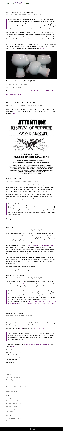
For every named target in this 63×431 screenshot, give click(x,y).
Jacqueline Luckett (44, 245)
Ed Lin (21, 39)
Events (15, 14)
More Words (9, 421)
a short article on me (24, 283)
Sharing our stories (14, 179)
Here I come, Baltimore (15, 275)
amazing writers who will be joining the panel (36, 344)
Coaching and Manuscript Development (17, 386)
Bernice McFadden (33, 245)
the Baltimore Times (39, 328)
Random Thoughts (11, 406)
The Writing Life (37, 14)
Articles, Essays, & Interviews (14, 418)
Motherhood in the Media (13, 401)
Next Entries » (53, 368)
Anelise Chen (27, 39)
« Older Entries (10, 368)
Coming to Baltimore (14, 313)
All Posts (8, 398)
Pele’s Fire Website (11, 391)
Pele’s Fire (9, 389)
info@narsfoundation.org (36, 91)
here (14, 113)
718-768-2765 (49, 91)
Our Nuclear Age (37, 105)
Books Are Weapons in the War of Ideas (21, 103)
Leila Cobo (53, 245)
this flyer (41, 48)
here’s (21, 328)
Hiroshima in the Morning (25, 14)
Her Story (10, 227)
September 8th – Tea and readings (19, 12)
